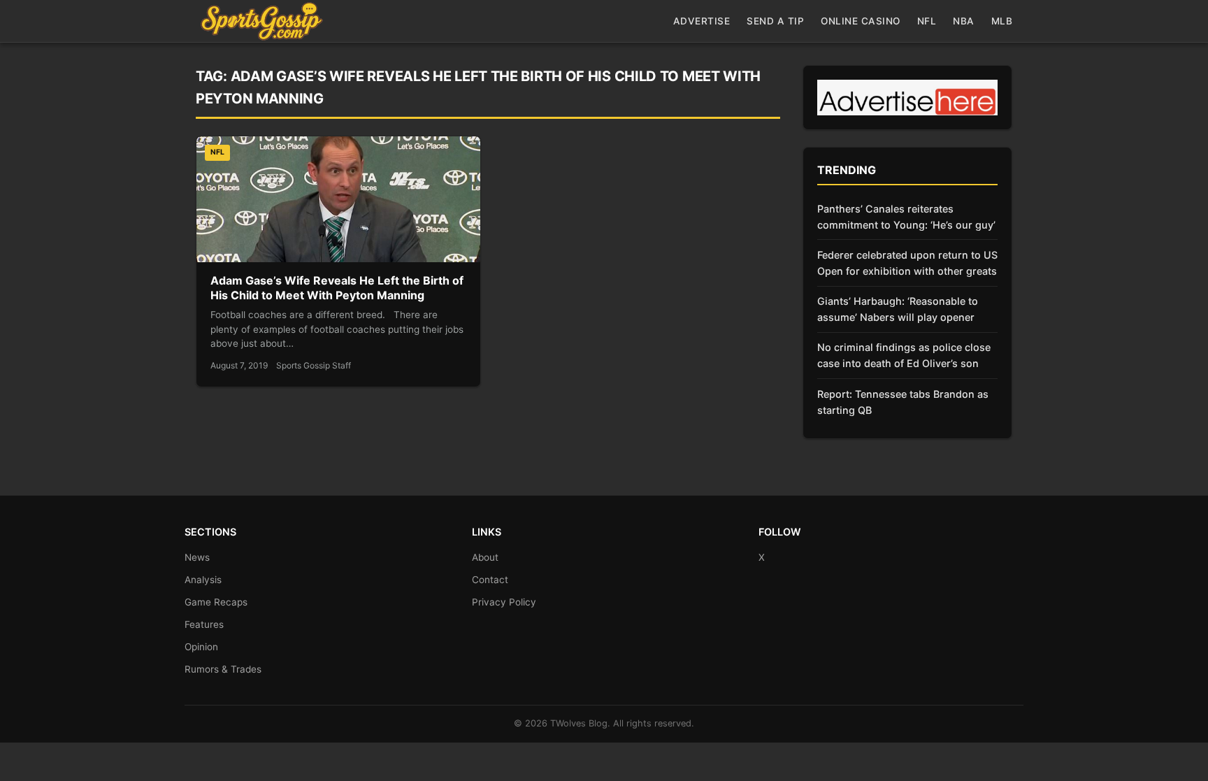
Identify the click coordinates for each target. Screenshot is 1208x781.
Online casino (860, 21)
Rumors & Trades (223, 669)
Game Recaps (216, 602)
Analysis (203, 579)
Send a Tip (775, 21)
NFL (927, 21)
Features (204, 624)
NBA (964, 21)
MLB (1002, 21)
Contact (490, 579)
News (197, 557)
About (485, 557)
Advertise (702, 21)
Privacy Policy (504, 602)
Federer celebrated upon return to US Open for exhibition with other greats (907, 263)
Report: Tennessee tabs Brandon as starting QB (902, 402)
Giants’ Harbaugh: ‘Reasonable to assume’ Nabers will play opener (897, 309)
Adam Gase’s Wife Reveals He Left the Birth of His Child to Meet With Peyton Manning (336, 288)
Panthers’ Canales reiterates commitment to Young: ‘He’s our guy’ (906, 217)
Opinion (201, 646)
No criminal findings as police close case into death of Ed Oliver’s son (904, 355)
